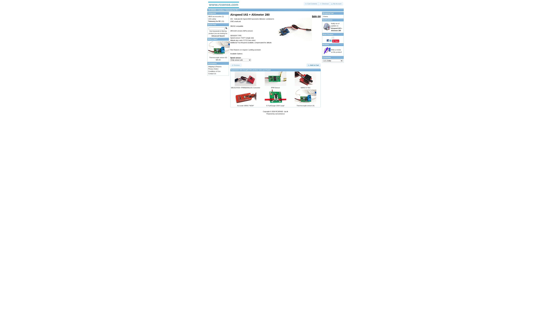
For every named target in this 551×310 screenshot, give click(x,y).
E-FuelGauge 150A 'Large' (275, 105)
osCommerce (280, 114)
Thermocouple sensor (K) (306, 105)
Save (337, 41)
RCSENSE (212, 10)
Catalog (221, 10)
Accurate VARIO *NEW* (245, 105)
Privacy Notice (213, 69)
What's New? (213, 39)
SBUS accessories (214, 16)
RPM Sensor (275, 88)
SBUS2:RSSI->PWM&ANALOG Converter (245, 88)
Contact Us (212, 73)
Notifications (327, 20)
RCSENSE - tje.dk (282, 111)
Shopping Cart (328, 13)
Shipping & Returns (215, 66)
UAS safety (212, 19)
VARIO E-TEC (306, 88)
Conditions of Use (214, 71)
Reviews (326, 44)
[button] (311, 3)
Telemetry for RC (231, 10)
